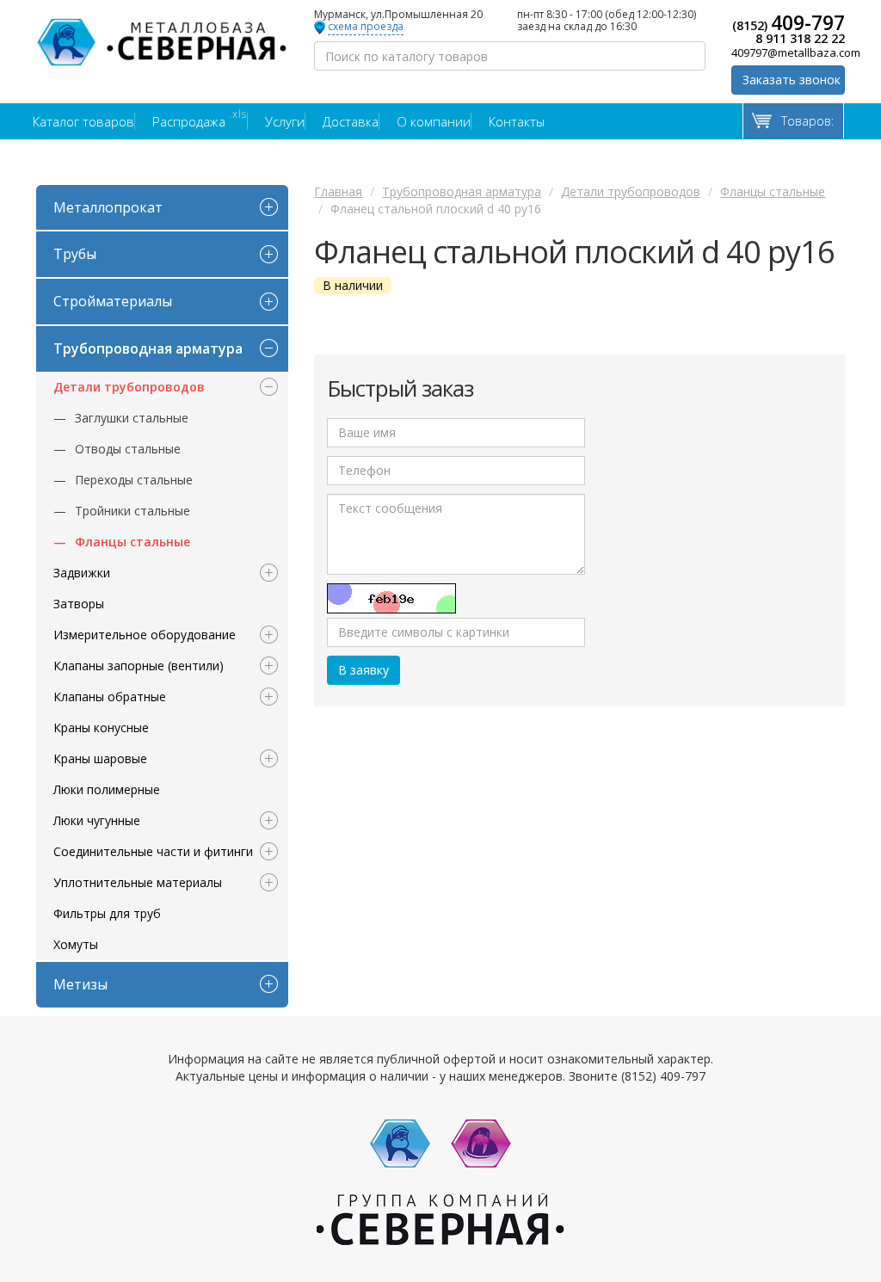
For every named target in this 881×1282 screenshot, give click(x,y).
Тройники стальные (132, 510)
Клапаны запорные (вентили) (138, 665)
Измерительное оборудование (144, 634)
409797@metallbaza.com (788, 52)
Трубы (74, 253)
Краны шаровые (100, 758)
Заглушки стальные (131, 418)
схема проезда (366, 27)
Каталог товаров (83, 121)
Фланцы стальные (132, 541)
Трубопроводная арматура (148, 348)
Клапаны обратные (109, 696)
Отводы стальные (128, 449)
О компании (434, 121)
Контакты (517, 121)
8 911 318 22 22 (800, 39)
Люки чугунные (96, 820)
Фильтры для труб (107, 913)
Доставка (351, 121)
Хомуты (75, 944)
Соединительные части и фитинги (153, 851)
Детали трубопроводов (129, 387)
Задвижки (81, 572)
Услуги (285, 121)
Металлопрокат (108, 207)
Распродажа (199, 121)
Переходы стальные (134, 480)
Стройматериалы (112, 301)
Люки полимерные (106, 789)
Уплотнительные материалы (137, 882)
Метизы (80, 984)
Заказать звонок (791, 79)
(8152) (788, 23)
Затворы (78, 603)
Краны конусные (101, 727)
